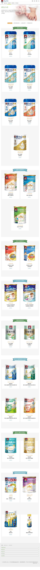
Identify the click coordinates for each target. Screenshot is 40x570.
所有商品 (10, 545)
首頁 (2, 545)
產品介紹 (5, 545)
